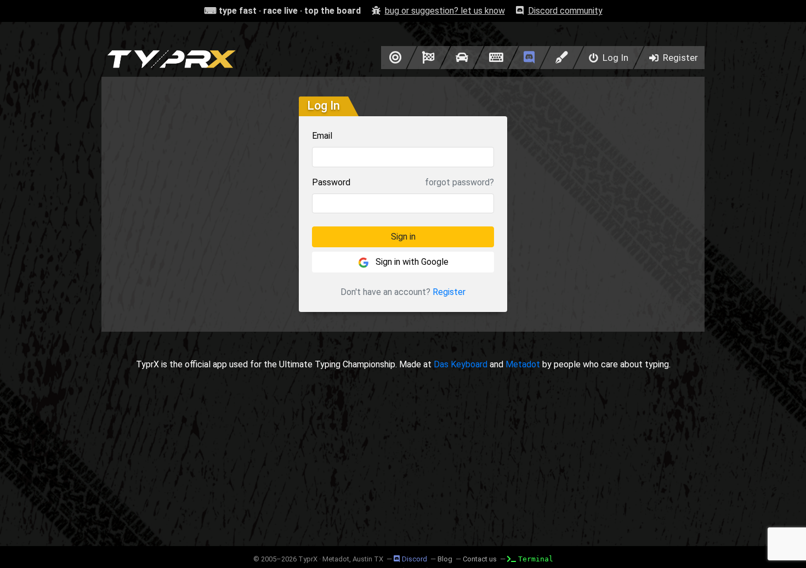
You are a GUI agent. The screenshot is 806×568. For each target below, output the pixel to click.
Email (322, 135)
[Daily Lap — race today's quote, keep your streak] (428, 57)
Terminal (535, 559)
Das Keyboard (460, 364)
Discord (414, 559)
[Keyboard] (496, 57)
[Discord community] (529, 57)
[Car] (462, 57)
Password (331, 182)
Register (449, 292)
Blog (445, 559)
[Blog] (561, 57)
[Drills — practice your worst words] (393, 57)
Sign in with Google (411, 262)
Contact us (480, 559)
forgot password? (459, 182)
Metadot (523, 364)
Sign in (403, 236)
